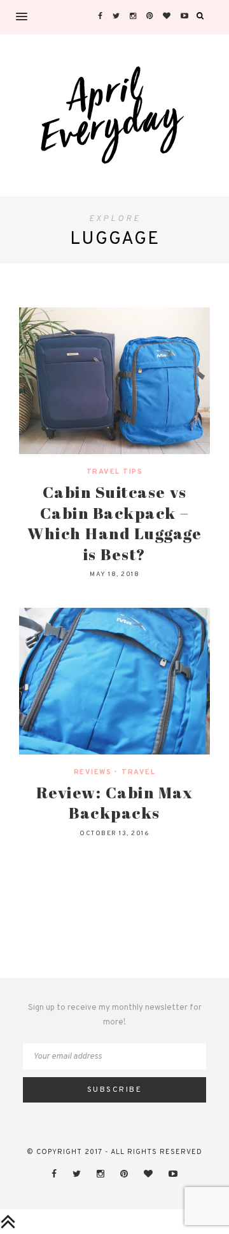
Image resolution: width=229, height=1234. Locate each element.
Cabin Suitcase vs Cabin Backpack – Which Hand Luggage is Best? (114, 523)
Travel (138, 772)
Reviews (93, 772)
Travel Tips (115, 471)
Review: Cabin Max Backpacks (114, 803)
